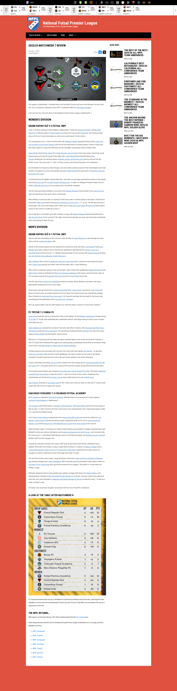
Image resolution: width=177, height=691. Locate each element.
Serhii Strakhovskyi (35, 328)
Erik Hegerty (87, 351)
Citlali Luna (40, 203)
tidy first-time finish (35, 217)
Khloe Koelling (72, 171)
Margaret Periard (71, 142)
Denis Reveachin (51, 331)
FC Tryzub (32, 319)
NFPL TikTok (38, 657)
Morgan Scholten (72, 191)
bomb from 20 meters (36, 354)
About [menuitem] (72, 35)
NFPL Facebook (39, 631)
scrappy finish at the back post (59, 182)
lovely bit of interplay (51, 282)
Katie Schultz (33, 153)
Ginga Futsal (32, 316)
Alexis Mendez (33, 261)
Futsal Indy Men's (45, 241)
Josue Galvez (40, 421)
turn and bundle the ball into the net (60, 476)
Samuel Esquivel (93, 253)
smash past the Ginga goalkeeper (64, 346)
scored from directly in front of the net (42, 450)
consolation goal (53, 383)
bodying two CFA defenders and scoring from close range (65, 424)
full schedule (80, 617)
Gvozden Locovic (56, 377)
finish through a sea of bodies (67, 153)
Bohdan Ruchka (44, 346)
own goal (91, 206)
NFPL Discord (38, 653)
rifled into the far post (41, 186)
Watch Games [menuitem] (52, 35)
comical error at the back (66, 450)
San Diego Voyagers (84, 108)
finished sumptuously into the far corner (76, 432)
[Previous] (1, 10)
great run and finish (61, 290)
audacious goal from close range (62, 261)
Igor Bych (53, 363)
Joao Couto (95, 290)
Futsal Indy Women (84, 130)
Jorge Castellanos (54, 461)
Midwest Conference (86, 316)
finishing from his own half (95, 435)
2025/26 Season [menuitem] (36, 35)
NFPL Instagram (39, 640)
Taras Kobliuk (40, 334)
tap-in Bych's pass (87, 377)
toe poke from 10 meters (64, 299)
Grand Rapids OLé (57, 133)
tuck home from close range (52, 296)
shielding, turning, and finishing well (70, 159)
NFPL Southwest (34, 397)
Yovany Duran (37, 265)
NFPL (30, 3)
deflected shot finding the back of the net (67, 479)
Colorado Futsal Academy (37, 400)
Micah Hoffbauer (79, 214)
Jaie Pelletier (33, 383)
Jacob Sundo (76, 290)
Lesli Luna (40, 182)
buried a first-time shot (57, 276)
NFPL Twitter (38, 636)
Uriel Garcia (75, 276)
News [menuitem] (63, 35)
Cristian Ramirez (43, 417)
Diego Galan (80, 406)
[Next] (175, 10)
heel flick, (85, 331)
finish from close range (77, 206)
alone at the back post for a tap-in (67, 203)
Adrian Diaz (32, 273)
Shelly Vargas (48, 153)
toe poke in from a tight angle (38, 465)
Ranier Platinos (91, 473)
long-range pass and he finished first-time (75, 371)
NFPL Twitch (37, 648)
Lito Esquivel (90, 247)
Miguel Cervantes (95, 270)
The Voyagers (33, 406)
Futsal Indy (84, 133)
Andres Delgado (91, 447)
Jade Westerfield (72, 156)
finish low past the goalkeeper (66, 273)
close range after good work (72, 417)
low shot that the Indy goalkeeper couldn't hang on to (47, 256)
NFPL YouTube (38, 644)
